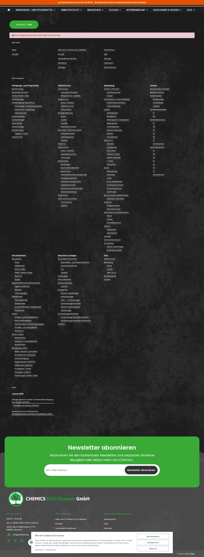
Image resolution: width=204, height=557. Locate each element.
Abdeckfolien (20, 338)
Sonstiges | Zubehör (23, 372)
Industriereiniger (18, 116)
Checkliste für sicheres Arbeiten (26, 405)
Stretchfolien (20, 344)
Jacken (64, 120)
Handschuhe (63, 161)
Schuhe (107, 279)
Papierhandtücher (22, 286)
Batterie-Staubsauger (70, 293)
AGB (105, 54)
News (14, 50)
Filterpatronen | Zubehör (71, 96)
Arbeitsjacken (112, 113)
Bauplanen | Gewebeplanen (26, 341)
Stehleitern (19, 331)
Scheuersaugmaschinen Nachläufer (76, 320)
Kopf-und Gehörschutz (67, 198)
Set (62, 269)
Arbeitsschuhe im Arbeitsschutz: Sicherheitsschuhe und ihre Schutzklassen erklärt (32, 412)
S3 (154, 133)
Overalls (64, 123)
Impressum (39, 550)
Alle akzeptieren (153, 536)
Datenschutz (51, 550)
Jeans (109, 178)
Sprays (17, 279)
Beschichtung (17, 89)
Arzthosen (111, 174)
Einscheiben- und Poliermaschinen (75, 262)
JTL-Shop (190, 553)
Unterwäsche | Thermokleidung (117, 99)
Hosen (63, 116)
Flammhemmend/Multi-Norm (116, 212)
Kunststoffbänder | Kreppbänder (28, 307)
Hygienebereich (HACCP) (25, 362)
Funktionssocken (114, 92)
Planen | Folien (18, 334)
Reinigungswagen (65, 283)
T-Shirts (110, 161)
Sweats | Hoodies (114, 157)
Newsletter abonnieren (141, 470)
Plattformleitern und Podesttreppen (29, 324)
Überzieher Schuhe (68, 126)
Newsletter (62, 63)
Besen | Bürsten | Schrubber (26, 351)
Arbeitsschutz (109, 259)
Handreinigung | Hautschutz (23, 102)
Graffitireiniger (18, 99)
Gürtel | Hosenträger (115, 247)
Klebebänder (17, 296)
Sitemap (107, 58)
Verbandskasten (67, 137)
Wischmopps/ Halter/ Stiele (26, 375)
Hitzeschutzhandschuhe (71, 181)
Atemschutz (63, 89)
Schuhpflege (158, 102)
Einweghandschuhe (69, 178)
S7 (154, 140)
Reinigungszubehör (20, 348)
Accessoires (109, 243)
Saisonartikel (17, 123)
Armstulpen (65, 164)
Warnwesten (112, 233)
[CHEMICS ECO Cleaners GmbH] (9, 10)
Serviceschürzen (113, 209)
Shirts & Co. (108, 140)
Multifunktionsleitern (23, 320)
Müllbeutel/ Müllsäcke (24, 365)
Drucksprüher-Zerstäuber (25, 355)
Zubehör (64, 140)
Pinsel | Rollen (20, 269)
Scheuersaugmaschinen (71, 303)
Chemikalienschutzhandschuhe (74, 174)
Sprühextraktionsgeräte (70, 307)
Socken (110, 96)
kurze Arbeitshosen (114, 181)
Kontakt (15, 54)
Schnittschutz (158, 144)
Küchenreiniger (18, 120)
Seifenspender (21, 113)
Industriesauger (67, 296)
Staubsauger (66, 310)
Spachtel (18, 276)
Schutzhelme (66, 202)
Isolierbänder (20, 303)
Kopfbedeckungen (114, 250)
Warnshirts (111, 164)
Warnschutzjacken (114, 130)
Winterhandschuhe (69, 192)
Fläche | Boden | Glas (20, 96)
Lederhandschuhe (68, 185)
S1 (153, 113)
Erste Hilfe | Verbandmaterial (69, 130)
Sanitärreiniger (18, 126)
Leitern (14, 314)
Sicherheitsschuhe (157, 120)
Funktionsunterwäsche (116, 102)
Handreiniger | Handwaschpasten (28, 106)
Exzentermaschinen (69, 266)
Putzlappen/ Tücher (23, 368)
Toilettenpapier (21, 293)
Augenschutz (63, 99)
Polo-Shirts (111, 150)
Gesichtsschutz (67, 106)
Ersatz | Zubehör (67, 102)
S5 (154, 137)
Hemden (110, 144)
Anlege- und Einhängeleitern (26, 317)
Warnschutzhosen (114, 188)
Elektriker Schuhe (157, 92)
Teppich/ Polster (21, 133)
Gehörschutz (63, 147)
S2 (154, 130)
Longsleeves (112, 147)
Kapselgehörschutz (68, 154)
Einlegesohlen (158, 99)
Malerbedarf (20, 266)
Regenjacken (112, 123)
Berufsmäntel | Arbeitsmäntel (116, 195)
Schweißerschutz (114, 222)
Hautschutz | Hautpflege (25, 109)
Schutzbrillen (66, 109)
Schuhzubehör (156, 96)
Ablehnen (153, 549)
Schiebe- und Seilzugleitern (26, 327)
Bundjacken (111, 116)
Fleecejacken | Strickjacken (118, 120)
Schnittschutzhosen (115, 185)
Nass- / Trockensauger (70, 300)
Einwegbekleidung (65, 113)
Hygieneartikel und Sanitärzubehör (26, 283)
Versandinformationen (67, 58)
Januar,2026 (17, 394)
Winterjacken (112, 137)
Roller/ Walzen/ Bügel (23, 272)
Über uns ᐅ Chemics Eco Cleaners (72, 50)
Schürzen (108, 202)
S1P (154, 116)
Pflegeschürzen (113, 205)
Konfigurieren (153, 543)
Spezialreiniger (18, 130)
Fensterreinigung (22, 358)
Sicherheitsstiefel (157, 147)
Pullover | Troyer (113, 154)
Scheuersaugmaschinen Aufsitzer (75, 317)
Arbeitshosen (112, 171)
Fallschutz (62, 144)
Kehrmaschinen (64, 279)
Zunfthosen (111, 192)
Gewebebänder (21, 300)
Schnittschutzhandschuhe (72, 188)
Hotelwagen (63, 276)
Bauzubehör (17, 259)
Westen (110, 133)
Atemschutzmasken (69, 92)
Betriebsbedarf (110, 276)
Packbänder (20, 310)
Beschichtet (66, 171)
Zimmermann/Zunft (112, 240)
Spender (18, 290)
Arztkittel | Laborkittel (115, 198)
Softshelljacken (113, 126)
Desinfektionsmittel (20, 92)
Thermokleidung (113, 106)
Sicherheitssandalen (158, 109)
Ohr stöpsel (65, 157)
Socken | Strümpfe (111, 89)
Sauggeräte (63, 290)
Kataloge (61, 67)
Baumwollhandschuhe (70, 168)
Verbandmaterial (68, 133)
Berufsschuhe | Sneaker (159, 89)
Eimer (17, 262)
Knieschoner (63, 195)
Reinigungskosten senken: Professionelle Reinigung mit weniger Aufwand (32, 400)
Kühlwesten (111, 229)
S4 (154, 164)
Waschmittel (17, 137)
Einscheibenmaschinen (67, 259)
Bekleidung (108, 262)
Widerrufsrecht (110, 67)
